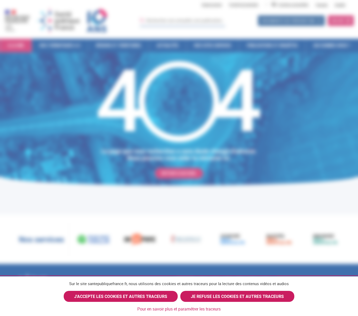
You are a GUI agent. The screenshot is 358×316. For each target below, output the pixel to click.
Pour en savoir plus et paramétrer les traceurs (179, 309)
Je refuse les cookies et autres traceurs (237, 296)
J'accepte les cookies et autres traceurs (120, 296)
